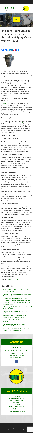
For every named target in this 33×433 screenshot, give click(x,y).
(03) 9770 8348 (18, 353)
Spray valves (4, 103)
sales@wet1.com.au (18, 355)
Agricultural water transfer (17, 411)
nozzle (21, 123)
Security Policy (21, 429)
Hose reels (16, 404)
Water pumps (17, 396)
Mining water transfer (16, 400)
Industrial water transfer (16, 406)
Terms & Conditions (5, 429)
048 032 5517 (19, 357)
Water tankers (16, 402)
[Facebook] (16, 361)
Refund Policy (14, 429)
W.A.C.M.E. (15, 266)
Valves (16, 410)
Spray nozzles (17, 408)
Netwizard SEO (13, 279)
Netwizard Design (20, 428)
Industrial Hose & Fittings (16, 398)
